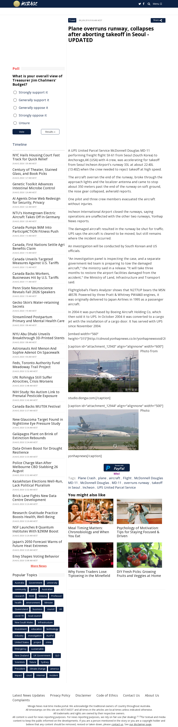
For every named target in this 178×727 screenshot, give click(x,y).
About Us (152, 695)
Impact (18, 675)
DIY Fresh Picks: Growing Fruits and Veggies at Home (139, 573)
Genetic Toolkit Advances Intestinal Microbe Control (34, 186)
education (36, 629)
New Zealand (22, 655)
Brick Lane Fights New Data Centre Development (34, 497)
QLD (57, 655)
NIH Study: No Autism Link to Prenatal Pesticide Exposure (36, 394)
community (20, 589)
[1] (138, 717)
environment (33, 602)
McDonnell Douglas (94, 483)
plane (102, 478)
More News (39, 566)
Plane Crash (86, 478)
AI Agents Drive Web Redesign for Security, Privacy (36, 200)
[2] (140, 717)
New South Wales (24, 622)
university (52, 582)
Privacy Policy (60, 695)
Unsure (24, 123)
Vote (21, 131)
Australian (47, 589)
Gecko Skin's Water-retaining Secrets (36, 304)
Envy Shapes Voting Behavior (36, 556)
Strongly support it (33, 92)
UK (60, 609)
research (19, 595)
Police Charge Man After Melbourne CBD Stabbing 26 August (35, 467)
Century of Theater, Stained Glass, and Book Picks (35, 171)
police (34, 589)
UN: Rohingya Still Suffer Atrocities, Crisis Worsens (33, 379)
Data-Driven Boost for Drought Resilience (37, 450)
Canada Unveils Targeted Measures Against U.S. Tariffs (36, 261)
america (54, 668)
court (29, 675)
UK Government (42, 655)
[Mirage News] (27, 4)
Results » (50, 131)
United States (22, 642)
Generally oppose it (33, 108)
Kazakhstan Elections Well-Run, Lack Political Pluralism (38, 483)
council (50, 609)
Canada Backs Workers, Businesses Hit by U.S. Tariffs (36, 275)
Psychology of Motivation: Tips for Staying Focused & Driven (138, 532)
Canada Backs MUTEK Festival (36, 406)
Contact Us (131, 695)
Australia (19, 582)
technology (52, 629)
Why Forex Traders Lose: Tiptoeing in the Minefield (89, 573)
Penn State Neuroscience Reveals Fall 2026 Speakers (34, 290)
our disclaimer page (140, 724)
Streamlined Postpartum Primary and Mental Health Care (38, 319)
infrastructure (45, 622)
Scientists (20, 662)
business (37, 609)
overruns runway (136, 483)
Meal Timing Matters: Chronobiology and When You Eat (88, 532)
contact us (117, 724)
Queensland (21, 609)
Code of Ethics (107, 695)
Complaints (21, 700)
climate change (38, 668)
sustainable (37, 648)
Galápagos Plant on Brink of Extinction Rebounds (35, 436)
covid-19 (19, 615)
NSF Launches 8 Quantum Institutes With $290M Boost (35, 529)
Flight (127, 478)
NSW (31, 595)
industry (19, 635)
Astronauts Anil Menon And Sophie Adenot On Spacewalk (36, 350)
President (20, 668)
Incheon (88, 487)
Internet (41, 675)
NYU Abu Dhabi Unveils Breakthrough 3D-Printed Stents (38, 336)
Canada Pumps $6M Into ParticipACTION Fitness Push (35, 229)
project (37, 642)
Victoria (43, 595)
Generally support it (34, 100)
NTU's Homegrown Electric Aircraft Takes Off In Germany (36, 215)
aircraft (114, 478)
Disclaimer (83, 695)
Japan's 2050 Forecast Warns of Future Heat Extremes (37, 543)
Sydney (45, 662)
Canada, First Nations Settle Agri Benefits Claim (39, 246)
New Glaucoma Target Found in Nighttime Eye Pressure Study (38, 421)
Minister (48, 602)
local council (34, 615)
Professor (56, 595)
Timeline (20, 144)
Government (35, 582)
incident (54, 675)
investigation (35, 635)
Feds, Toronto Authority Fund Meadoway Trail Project (36, 365)
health (18, 602)
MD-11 (116, 483)
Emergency (20, 648)
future (33, 662)
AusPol (50, 635)
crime (48, 642)
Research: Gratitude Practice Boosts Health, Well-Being (35, 515)
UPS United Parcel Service (116, 487)
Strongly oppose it (33, 115)
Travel (72, 20)
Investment (21, 629)
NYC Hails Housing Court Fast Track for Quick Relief (36, 157)
